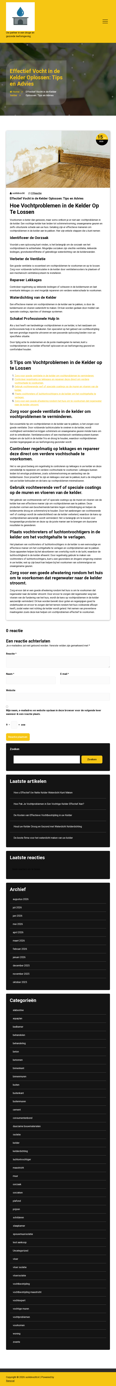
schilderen (18, 1217)
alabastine (18, 1010)
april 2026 (18, 932)
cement (17, 1109)
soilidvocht (18, 193)
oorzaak (17, 1184)
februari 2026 (20, 949)
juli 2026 (17, 907)
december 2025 (21, 965)
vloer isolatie (20, 1267)
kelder (13, 95)
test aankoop (20, 1242)
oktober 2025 (20, 982)
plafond (17, 1200)
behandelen (19, 1035)
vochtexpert (19, 1300)
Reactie (11, 653)
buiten (16, 1084)
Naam (10, 673)
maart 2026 (19, 940)
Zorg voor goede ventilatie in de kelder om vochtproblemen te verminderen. (54, 375)
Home (15, 91)
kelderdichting (20, 1151)
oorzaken (18, 1192)
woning (16, 1333)
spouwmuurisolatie (23, 1234)
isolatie (17, 1134)
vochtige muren (21, 1308)
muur (15, 1176)
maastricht (18, 1167)
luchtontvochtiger (22, 1159)
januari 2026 (19, 957)
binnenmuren (19, 1076)
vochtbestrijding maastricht (27, 1292)
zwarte (16, 1341)
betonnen (18, 1059)
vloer (15, 1259)
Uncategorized (20, 1250)
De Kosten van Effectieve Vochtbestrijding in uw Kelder (43, 815)
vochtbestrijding (21, 1283)
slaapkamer (19, 1225)
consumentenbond (22, 1118)
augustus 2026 (21, 899)
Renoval (10, 1380)
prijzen (16, 1209)
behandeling (19, 1043)
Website (10, 690)
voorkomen (19, 1325)
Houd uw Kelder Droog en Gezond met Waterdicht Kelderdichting (48, 826)
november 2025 (21, 973)
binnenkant (18, 1068)
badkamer (18, 1026)
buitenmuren (19, 1101)
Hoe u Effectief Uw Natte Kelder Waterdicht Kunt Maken (43, 792)
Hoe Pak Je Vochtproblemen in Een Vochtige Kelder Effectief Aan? (49, 803)
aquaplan (17, 1018)
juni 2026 (17, 915)
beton (16, 1051)
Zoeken (14, 749)
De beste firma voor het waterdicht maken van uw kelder (43, 837)
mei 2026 (18, 924)
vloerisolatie (19, 1275)
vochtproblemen (21, 1317)
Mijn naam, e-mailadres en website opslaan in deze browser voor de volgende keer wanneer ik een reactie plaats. (53, 712)
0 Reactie (36, 193)
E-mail (64, 673)
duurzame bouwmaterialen (27, 1126)
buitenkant (18, 1093)
